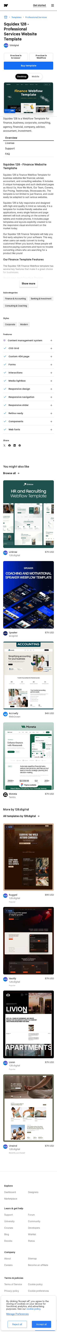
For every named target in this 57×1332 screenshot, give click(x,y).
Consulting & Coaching (16, 305)
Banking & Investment (41, 298)
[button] (52, 5)
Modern (24, 324)
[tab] (28, 138)
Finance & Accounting (15, 298)
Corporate (10, 324)
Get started (39, 5)
